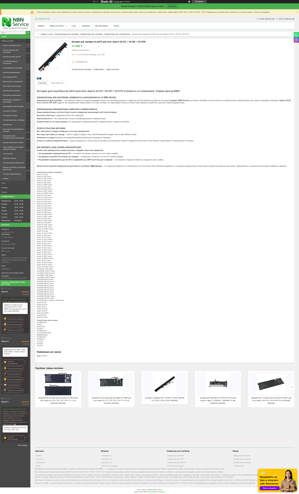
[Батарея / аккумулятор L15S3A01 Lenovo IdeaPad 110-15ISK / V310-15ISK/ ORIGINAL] (165, 384)
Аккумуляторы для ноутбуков (91, 34)
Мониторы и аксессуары (12, 86)
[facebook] (38, 79)
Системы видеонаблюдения (13, 163)
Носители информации (11, 72)
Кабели (5, 178)
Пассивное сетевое (10, 115)
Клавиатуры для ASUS (176, 459)
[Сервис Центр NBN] (15, 22)
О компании (40, 462)
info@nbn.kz (5, 269)
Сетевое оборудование (12, 174)
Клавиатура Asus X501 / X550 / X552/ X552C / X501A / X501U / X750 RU (15, 352)
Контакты (172, 6)
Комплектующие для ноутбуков (10, 51)
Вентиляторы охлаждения (12, 81)
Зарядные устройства (241, 456)
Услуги (38, 466)
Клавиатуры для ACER (176, 456)
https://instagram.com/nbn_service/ (14, 278)
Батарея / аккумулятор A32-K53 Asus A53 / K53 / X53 (15, 428)
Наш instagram (101, 26)
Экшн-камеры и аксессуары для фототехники (13, 148)
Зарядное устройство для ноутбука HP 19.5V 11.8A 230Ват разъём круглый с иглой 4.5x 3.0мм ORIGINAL (15, 308)
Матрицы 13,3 (107, 459)
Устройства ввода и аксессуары (10, 62)
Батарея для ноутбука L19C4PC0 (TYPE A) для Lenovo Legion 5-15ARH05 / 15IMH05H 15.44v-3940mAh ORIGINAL (218, 400)
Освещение (7, 125)
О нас (3, 183)
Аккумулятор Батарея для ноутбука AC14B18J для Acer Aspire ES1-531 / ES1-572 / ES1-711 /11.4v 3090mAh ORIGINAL (58, 400)
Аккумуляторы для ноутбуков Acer (117, 34)
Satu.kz (159, 489)
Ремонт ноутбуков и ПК (11, 45)
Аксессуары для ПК (10, 77)
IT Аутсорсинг (8, 154)
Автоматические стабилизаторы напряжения (13, 137)
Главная (40, 26)
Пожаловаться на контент (156, 492)
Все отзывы (22, 445)
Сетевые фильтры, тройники (14, 120)
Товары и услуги (7, 41)
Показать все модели (110, 466)
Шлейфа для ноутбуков (242, 462)
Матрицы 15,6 (107, 462)
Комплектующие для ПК (12, 57)
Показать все (238, 466)
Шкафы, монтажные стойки (13, 142)
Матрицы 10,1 (107, 456)
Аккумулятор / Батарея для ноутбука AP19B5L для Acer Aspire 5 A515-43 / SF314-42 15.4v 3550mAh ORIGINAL (271, 400)
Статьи (4, 192)
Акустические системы (11, 91)
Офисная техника (9, 158)
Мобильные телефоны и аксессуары (12, 101)
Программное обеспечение (13, 106)
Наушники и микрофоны (12, 95)
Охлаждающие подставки (12, 68)
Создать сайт (118, 1)
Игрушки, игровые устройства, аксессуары (14, 168)
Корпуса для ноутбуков (242, 459)
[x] (40, 79)
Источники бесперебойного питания (13, 130)
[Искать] (28, 32)
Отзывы (4, 188)
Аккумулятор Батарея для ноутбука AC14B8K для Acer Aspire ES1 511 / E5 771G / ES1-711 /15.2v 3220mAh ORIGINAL (111, 400)
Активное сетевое (10, 111)
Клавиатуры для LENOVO (177, 462)
